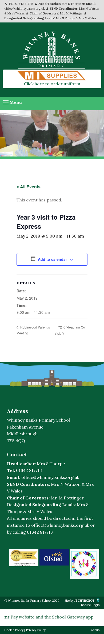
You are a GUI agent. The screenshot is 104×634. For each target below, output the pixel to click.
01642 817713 (24, 4)
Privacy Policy (36, 630)
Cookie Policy (13, 630)
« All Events (29, 187)
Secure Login (90, 605)
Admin (95, 630)
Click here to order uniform (52, 83)
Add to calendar (52, 259)
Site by (80, 600)
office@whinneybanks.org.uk (24, 8)
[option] (24, 557)
